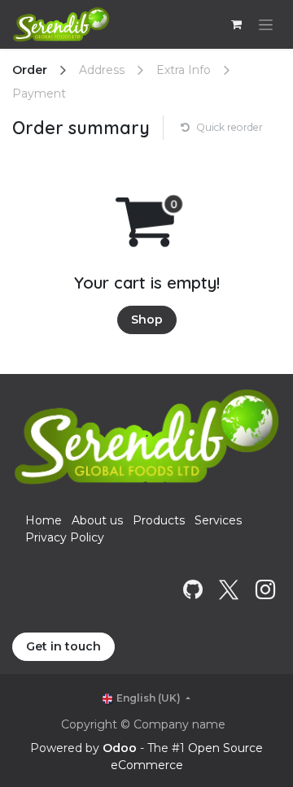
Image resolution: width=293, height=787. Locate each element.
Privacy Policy (64, 537)
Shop (147, 319)
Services (218, 520)
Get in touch (63, 646)
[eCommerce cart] (236, 24)
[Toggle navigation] (266, 24)
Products (159, 520)
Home (43, 520)
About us (97, 520)
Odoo (121, 748)
